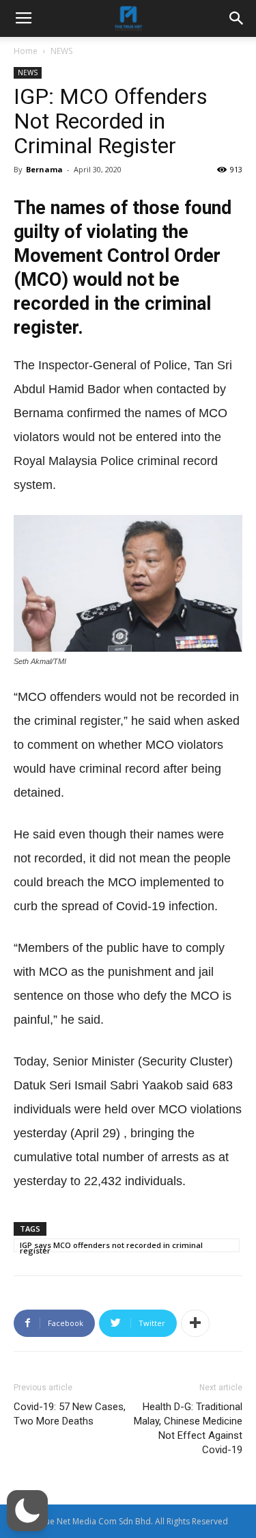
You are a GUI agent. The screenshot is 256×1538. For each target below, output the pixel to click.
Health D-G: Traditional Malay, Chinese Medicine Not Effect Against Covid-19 (188, 1428)
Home (26, 51)
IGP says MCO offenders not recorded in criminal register (111, 1246)
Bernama (44, 169)
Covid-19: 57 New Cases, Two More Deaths (70, 1414)
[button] (27, 1510)
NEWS (61, 51)
